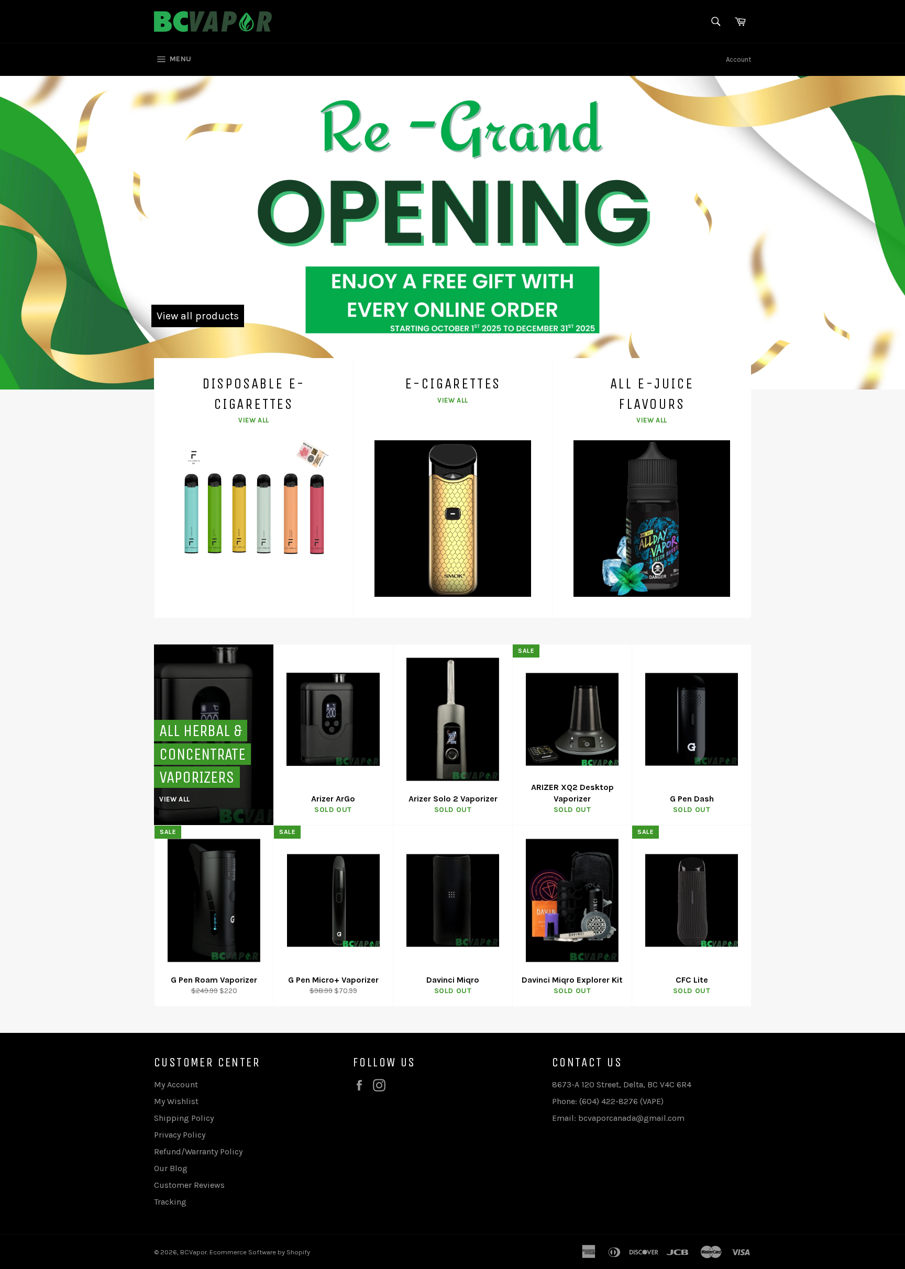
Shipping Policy (184, 1118)
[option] (452, 232)
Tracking (170, 1202)
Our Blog (170, 1168)
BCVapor (193, 1252)
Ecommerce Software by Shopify (259, 1252)
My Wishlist (176, 1101)
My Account (176, 1084)
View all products (198, 316)
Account (738, 59)
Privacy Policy (179, 1135)
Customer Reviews (189, 1185)
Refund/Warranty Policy (198, 1151)
